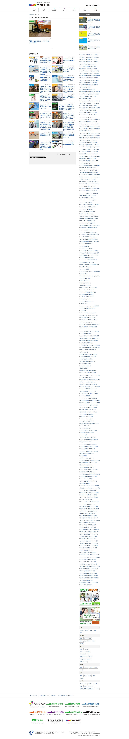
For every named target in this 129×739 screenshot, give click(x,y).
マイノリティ (92, 317)
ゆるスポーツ (88, 183)
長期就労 (94, 495)
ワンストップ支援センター (91, 511)
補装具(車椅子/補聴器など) (86, 688)
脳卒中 (82, 386)
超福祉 (87, 107)
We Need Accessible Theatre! (88, 370)
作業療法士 (97, 557)
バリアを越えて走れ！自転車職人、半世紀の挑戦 (68, 97)
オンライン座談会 (84, 269)
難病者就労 (83, 340)
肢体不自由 (83, 534)
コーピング (95, 543)
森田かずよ (90, 451)
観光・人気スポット (85, 641)
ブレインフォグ (84, 469)
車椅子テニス (83, 661)
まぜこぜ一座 (83, 296)
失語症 (90, 338)
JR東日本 (86, 326)
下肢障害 (92, 107)
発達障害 (97, 80)
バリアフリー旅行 (89, 520)
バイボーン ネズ (84, 223)
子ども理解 (86, 402)
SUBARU (97, 204)
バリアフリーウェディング (87, 497)
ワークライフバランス (85, 398)
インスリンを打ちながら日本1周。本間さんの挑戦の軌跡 (69, 69)
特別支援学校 (92, 207)
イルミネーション (84, 114)
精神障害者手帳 (96, 75)
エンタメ (74, 10)
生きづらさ (88, 543)
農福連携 (82, 432)
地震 (97, 575)
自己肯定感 (83, 476)
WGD (92, 262)
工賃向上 (82, 439)
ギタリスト (90, 465)
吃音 (90, 444)
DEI (81, 405)
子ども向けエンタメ (85, 552)
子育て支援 (90, 416)
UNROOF (82, 299)
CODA (82, 400)
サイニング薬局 (84, 389)
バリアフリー (93, 112)
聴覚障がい (90, 57)
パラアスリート (87, 177)
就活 (90, 531)
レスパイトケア (84, 421)
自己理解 (90, 488)
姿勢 (81, 557)
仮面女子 (82, 190)
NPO (98, 531)
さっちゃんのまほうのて (89, 513)
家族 (96, 400)
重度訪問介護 (83, 359)
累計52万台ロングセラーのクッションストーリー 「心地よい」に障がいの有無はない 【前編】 (69, 89)
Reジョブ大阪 (83, 338)
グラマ (88, 299)
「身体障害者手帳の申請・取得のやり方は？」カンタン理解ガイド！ (94, 21)
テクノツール (91, 504)
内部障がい (83, 59)
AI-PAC (82, 197)
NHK (84, 167)
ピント (92, 557)
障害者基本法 (94, 439)
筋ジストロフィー (94, 423)
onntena (91, 126)
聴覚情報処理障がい (93, 239)
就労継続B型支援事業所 (86, 227)
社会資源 (94, 573)
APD (86, 239)
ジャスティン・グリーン (86, 271)
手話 (81, 179)
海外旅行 (92, 137)
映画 (91, 77)
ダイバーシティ (91, 377)
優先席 (89, 94)
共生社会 (82, 308)
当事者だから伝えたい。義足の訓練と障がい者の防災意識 (45, 79)
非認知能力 (83, 471)
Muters (92, 197)
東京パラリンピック (85, 135)
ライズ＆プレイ (84, 444)
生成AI (82, 453)
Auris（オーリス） (85, 280)
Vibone (82, 124)
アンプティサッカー (85, 71)
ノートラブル (83, 250)
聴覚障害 (95, 82)
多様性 (92, 400)
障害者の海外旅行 (84, 391)
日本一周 (96, 518)
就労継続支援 (83, 294)
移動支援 (89, 495)
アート (87, 112)
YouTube (82, 568)
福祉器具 (94, 548)
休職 (96, 476)
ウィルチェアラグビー (85, 659)
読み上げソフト (84, 204)
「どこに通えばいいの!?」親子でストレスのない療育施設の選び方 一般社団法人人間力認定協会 (45, 71)
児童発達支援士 (84, 474)
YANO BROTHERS (85, 349)
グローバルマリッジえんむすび (88, 312)
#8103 (82, 511)
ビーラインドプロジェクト (87, 301)
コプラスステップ (84, 430)
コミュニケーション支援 (86, 478)
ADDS (94, 195)
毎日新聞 (82, 107)
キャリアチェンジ (84, 425)
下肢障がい (90, 54)
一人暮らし (86, 128)
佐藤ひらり (83, 347)
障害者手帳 (83, 64)
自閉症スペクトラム (85, 536)
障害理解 (95, 405)
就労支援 (94, 398)
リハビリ (94, 409)
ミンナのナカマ (93, 232)
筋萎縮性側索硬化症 (85, 462)
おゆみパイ (89, 140)
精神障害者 (83, 91)
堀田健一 (89, 548)
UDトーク (82, 181)
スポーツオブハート (95, 101)
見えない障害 (89, 446)
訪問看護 (96, 577)
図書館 (95, 105)
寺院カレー (95, 319)
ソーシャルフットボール (91, 149)
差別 (81, 130)
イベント (93, 151)
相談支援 (82, 575)
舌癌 (97, 541)
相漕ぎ (82, 520)
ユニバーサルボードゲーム (87, 306)
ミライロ (82, 186)
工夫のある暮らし (84, 448)
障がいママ (83, 375)
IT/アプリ (91, 686)
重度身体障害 (95, 253)
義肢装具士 (92, 575)
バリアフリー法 (93, 481)
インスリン (94, 566)
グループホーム (93, 236)
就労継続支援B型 (84, 361)
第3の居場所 (93, 490)
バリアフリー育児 (95, 375)
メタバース (83, 310)
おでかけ (54, 10)
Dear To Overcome (85, 216)
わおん (82, 239)
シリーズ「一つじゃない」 (87, 248)
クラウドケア (83, 504)
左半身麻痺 (83, 529)
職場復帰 (88, 395)
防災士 (85, 577)
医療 (81, 571)
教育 (99, 400)
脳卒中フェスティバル (85, 384)
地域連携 (88, 439)
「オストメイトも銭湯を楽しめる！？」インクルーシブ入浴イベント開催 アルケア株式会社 (45, 89)
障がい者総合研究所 (95, 128)
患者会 (98, 165)
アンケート (97, 135)
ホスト (93, 124)
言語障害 (82, 446)
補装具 (82, 550)
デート (95, 114)
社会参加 (82, 527)
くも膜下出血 (92, 527)
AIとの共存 (95, 582)
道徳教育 (89, 515)
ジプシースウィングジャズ (87, 458)
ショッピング (87, 638)
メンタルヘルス (84, 393)
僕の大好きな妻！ (94, 241)
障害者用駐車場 (84, 481)
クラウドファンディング (92, 568)
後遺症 (82, 409)
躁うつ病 (89, 75)
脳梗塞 (95, 407)
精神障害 (89, 87)
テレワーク (83, 193)
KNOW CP (88, 266)
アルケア (88, 564)
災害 (81, 577)
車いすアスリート (84, 524)
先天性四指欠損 (84, 317)
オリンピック (90, 130)
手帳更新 (94, 515)
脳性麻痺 (97, 306)
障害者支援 (83, 412)
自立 (81, 128)
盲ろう (89, 188)
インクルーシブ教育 (95, 402)
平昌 (89, 133)
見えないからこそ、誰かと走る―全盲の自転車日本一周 (68, 135)
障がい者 (89, 64)
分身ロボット (83, 188)
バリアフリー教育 (87, 405)
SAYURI (95, 354)
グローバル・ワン (93, 315)
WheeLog (82, 137)
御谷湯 (94, 559)
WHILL (90, 110)
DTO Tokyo (92, 211)
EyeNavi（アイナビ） (85, 285)
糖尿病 (82, 566)
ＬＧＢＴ (97, 103)
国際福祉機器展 (84, 172)
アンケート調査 (84, 292)
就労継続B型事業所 (94, 234)
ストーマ (90, 561)
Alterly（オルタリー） (85, 283)
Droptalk (96, 451)
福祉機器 (91, 172)
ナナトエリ (83, 243)
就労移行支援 (89, 144)
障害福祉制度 (83, 518)
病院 (99, 156)
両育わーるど (96, 338)
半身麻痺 (82, 160)
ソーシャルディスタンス (92, 181)
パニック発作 (95, 94)
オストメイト (83, 561)
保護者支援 (92, 474)
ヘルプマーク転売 (84, 147)
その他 (95, 10)
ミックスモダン (92, 538)
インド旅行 (88, 319)
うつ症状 (97, 73)
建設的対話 (93, 524)
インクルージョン (84, 490)
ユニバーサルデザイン (92, 154)
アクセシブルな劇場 (85, 372)
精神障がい (90, 59)
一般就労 (97, 492)
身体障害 (93, 66)
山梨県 (88, 340)
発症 (91, 165)
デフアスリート (87, 179)
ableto (88, 483)
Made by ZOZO (84, 368)
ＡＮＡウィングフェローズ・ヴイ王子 (89, 331)
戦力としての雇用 (93, 506)
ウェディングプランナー (86, 499)
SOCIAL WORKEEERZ (86, 354)
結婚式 (96, 497)
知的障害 (91, 204)
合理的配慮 (97, 345)
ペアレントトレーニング (86, 418)
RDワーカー (92, 467)
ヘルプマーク (83, 94)
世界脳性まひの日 (94, 264)
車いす (92, 73)
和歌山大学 (83, 253)
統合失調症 (83, 61)
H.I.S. (84, 140)
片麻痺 (94, 158)
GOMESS (93, 349)
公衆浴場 (82, 564)
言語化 (90, 584)
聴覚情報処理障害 (84, 241)
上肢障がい (96, 54)
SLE (81, 522)
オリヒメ (93, 186)
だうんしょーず (84, 352)
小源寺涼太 (83, 356)
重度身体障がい (84, 255)
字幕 (81, 121)
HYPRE (95, 227)
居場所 (94, 531)
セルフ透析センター (85, 336)
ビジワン (82, 278)
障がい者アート (84, 379)
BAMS (94, 110)
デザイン (82, 112)
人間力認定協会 (91, 471)
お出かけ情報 (83, 414)
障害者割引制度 (93, 326)
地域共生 (87, 400)
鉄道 (81, 326)
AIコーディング (84, 584)
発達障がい (90, 61)
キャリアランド (88, 386)
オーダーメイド (84, 559)
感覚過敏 (91, 257)
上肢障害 (98, 107)
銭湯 (95, 561)
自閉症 (88, 167)
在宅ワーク (83, 495)
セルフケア (90, 529)
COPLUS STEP (90, 432)
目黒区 (88, 534)
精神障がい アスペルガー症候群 (88, 68)
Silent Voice (83, 200)
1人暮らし (96, 683)
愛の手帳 (93, 167)
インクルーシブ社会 (92, 412)
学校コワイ (83, 442)
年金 (92, 119)
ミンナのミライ (84, 232)
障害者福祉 (91, 414)
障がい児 (94, 190)
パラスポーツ (83, 133)
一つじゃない (83, 260)
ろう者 (96, 172)
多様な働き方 (83, 342)
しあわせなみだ (91, 508)
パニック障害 (83, 96)
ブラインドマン (84, 322)
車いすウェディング (85, 501)
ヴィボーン (88, 124)
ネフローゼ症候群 (84, 165)
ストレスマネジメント (85, 428)
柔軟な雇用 (83, 508)
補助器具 (92, 147)
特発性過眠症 (97, 271)
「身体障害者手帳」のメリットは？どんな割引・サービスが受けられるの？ (94, 27)
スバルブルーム (84, 207)
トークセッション (84, 101)
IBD (81, 167)
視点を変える (83, 545)
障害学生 (97, 485)
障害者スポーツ (84, 103)
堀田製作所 (83, 548)
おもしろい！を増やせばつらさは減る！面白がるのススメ (45, 106)
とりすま (91, 421)
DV (81, 513)
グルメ (87, 170)
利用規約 (53, 695)
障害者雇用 (83, 98)
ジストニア (94, 462)
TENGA (98, 147)
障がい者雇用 (94, 340)
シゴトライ (96, 144)
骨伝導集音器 (91, 220)
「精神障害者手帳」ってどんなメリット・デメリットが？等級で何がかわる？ (94, 34)
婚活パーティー (84, 315)
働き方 (90, 407)
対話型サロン (83, 488)
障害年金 (88, 262)
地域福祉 (90, 359)
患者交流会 (86, 571)
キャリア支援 (97, 488)
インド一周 (93, 391)
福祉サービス (88, 195)
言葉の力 (82, 319)
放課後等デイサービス (85, 582)
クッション (86, 557)
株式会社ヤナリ (93, 389)
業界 (81, 675)
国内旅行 (97, 137)
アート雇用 (94, 536)
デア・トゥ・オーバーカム (87, 213)
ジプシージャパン (89, 453)
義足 (81, 177)
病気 (95, 165)
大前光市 (89, 347)
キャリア (96, 393)
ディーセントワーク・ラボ (87, 485)
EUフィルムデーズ (95, 324)
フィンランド (92, 322)
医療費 (89, 573)
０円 (91, 114)
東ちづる (90, 342)
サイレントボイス (92, 200)
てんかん (89, 82)
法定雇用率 (83, 84)
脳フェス (93, 382)
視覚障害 (96, 77)
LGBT (97, 124)
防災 (87, 575)
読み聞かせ (83, 515)
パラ (85, 121)
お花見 (90, 142)
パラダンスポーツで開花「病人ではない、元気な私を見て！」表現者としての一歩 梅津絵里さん (45, 146)
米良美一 (89, 356)
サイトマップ (33, 695)
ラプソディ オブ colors (86, 202)
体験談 (90, 393)
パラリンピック (91, 117)
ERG (81, 218)
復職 (86, 409)
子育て (88, 375)
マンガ (86, 667)
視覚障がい (83, 57)
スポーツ (64, 10)
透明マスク (92, 223)
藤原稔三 (82, 541)
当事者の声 (96, 529)
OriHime (88, 186)
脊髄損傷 (89, 84)
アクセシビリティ (84, 324)
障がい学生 (83, 492)
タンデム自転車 (84, 151)
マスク (82, 183)
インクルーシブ (84, 407)
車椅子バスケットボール (86, 656)
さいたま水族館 (84, 257)
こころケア (97, 126)
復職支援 (94, 384)
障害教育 (92, 308)
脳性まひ (82, 80)
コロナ (94, 179)
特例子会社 (83, 156)
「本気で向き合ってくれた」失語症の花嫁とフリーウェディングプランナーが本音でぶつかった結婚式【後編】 (45, 126)
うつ (87, 80)
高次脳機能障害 (95, 336)
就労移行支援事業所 (85, 89)
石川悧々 (82, 266)
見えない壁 (94, 564)
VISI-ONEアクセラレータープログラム (90, 276)
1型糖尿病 (87, 566)
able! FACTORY (84, 236)
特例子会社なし (84, 531)
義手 (99, 174)
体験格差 (82, 554)
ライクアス (91, 250)
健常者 (93, 89)
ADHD (94, 64)
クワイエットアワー (94, 255)
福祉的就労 (91, 294)
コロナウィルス (96, 177)
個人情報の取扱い (65, 695)
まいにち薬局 (97, 386)
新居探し (82, 144)
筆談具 (96, 250)
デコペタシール (84, 211)
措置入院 (90, 209)
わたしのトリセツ (93, 469)
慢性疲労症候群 (84, 467)
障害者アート (83, 538)
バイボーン (97, 225)
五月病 (82, 149)
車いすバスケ (95, 183)
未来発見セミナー (95, 216)
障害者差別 (83, 225)
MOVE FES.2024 (95, 460)
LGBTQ (97, 160)
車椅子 (97, 71)
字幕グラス (97, 119)
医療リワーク (90, 476)
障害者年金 (83, 77)
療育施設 (82, 580)
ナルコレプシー (84, 273)
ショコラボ (92, 361)
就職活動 (98, 91)
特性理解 (98, 474)
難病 (92, 156)
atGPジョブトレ (84, 303)
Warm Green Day (84, 264)
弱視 (81, 82)
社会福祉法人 (92, 292)
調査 (92, 135)
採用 (81, 632)
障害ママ (94, 444)
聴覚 (92, 80)
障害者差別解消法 (84, 73)
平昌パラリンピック (92, 121)
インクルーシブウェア (85, 365)
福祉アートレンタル (85, 382)
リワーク (82, 395)
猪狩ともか (88, 190)
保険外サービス (95, 501)
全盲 (85, 82)
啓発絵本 (93, 552)
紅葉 (95, 96)
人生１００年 (83, 110)
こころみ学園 (93, 287)
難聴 (88, 77)
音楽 (91, 667)
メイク (88, 156)
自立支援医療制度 (92, 260)
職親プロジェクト (90, 541)
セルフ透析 (83, 333)
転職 (88, 91)
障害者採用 (95, 84)
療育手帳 (82, 170)
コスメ (90, 683)
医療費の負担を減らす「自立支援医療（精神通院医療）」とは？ (68, 79)
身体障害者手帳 (93, 174)
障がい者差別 (90, 225)
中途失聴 (89, 253)
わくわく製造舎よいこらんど (93, 554)
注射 (99, 566)
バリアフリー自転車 (93, 545)
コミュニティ (94, 534)
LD (91, 442)
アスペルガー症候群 (85, 66)
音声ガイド (83, 451)
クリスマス (83, 117)
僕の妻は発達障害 (84, 246)
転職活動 (92, 91)
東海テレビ (90, 243)
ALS (89, 460)
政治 (94, 675)
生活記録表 (83, 483)
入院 (96, 156)
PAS (90, 559)
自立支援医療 (83, 573)
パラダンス (97, 520)
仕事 (44, 10)
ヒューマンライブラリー (86, 105)
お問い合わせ (43, 695)
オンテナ (86, 126)
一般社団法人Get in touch (86, 345)
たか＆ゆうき (83, 460)
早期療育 (87, 197)
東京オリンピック (95, 133)
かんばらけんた (96, 347)
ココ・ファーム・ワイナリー (87, 289)
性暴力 (97, 508)
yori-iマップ (83, 416)
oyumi (94, 140)
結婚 (81, 154)
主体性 (87, 308)
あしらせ (88, 278)
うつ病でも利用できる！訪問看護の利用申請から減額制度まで (45, 60)
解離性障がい (83, 158)
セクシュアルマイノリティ (87, 163)
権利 (87, 527)
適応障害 (89, 193)
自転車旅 (90, 518)
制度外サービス (84, 506)
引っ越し (96, 142)
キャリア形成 (83, 435)
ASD (88, 442)
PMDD (82, 195)
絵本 (81, 402)
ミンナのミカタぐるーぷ (86, 230)
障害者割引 (83, 87)
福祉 (81, 126)
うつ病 (95, 59)
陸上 (81, 649)
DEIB (89, 409)
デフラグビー (83, 209)
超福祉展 (89, 98)
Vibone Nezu (83, 220)
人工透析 (89, 333)
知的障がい (96, 61)
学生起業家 (92, 379)
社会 (85, 10)
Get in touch (91, 296)
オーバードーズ (84, 142)
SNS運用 (92, 571)
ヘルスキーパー (84, 174)
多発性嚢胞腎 (83, 455)
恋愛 (85, 154)
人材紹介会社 (93, 170)
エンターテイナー (89, 550)
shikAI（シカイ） (84, 287)
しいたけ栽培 (93, 430)
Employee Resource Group (91, 218)
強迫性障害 (95, 193)
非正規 (94, 356)
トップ (33, 10)
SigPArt (98, 379)
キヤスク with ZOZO (85, 363)
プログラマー (90, 492)
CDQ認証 (90, 577)
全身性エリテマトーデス (90, 522)
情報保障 (92, 448)
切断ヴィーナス (96, 188)
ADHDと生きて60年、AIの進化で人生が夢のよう (68, 60)
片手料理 (96, 446)
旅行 (87, 137)
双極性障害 (83, 75)
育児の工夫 (83, 377)
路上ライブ (83, 465)
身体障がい (83, 54)
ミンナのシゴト (84, 234)
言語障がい (96, 57)
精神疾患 (82, 543)
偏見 (85, 130)
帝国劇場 (93, 372)
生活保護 (82, 262)
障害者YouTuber (84, 423)
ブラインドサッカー (85, 119)
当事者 (89, 158)
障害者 (93, 71)
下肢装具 (88, 160)
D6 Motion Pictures (85, 329)
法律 (85, 675)
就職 (86, 630)
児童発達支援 (89, 580)
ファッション (83, 683)
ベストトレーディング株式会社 (88, 437)
